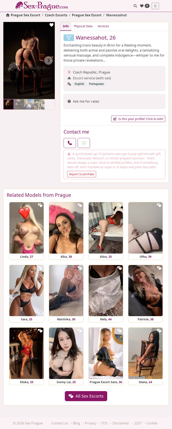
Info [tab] (66, 26)
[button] (48, 60)
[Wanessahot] (8, 104)
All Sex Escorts (89, 396)
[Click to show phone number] (70, 143)
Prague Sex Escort (87, 15)
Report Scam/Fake (81, 174)
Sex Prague (34, 423)
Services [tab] (103, 26)
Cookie (151, 423)
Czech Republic (85, 72)
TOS (104, 423)
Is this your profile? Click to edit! (140, 119)
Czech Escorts (56, 15)
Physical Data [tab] (83, 26)
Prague (104, 72)
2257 (138, 423)
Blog (76, 423)
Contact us (59, 423)
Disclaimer (120, 423)
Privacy (90, 423)
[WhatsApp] (84, 143)
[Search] (135, 6)
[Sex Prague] (43, 6)
